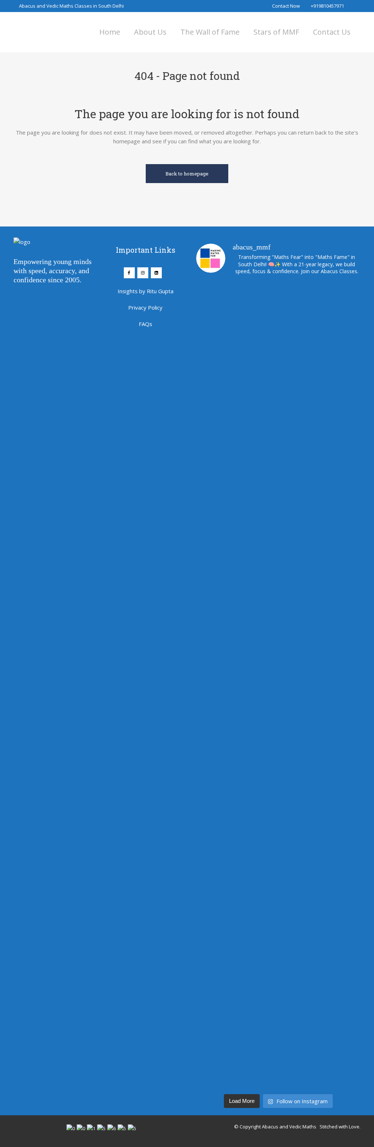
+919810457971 (327, 6)
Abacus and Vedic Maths (289, 1126)
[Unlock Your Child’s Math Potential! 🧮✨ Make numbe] (299, 462)
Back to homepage (187, 173)
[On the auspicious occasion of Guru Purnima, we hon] (340, 552)
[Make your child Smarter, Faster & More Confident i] (258, 488)
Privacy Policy (145, 307)
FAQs (145, 324)
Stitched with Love (339, 1126)
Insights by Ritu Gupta (145, 291)
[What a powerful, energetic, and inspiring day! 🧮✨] (216, 686)
